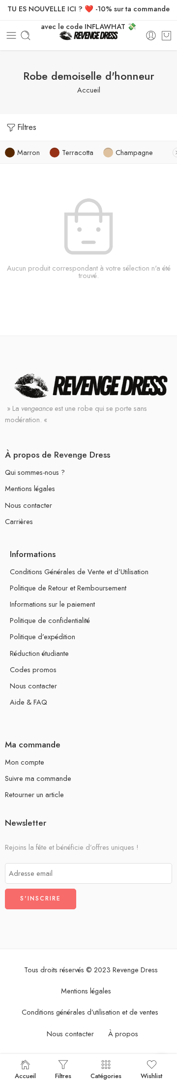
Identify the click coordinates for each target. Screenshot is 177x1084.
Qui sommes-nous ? (35, 472)
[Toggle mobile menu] (11, 35)
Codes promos (33, 669)
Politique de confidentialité (50, 620)
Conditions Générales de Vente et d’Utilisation (79, 571)
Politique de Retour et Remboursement (68, 588)
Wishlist (151, 1075)
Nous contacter (28, 505)
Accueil (88, 90)
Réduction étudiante (39, 653)
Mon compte (24, 762)
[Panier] (166, 35)
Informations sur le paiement (52, 604)
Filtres (26, 127)
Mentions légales (30, 488)
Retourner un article (34, 794)
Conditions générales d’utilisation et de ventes (90, 1012)
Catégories (105, 1075)
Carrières (19, 521)
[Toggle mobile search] (25, 35)
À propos (123, 1033)
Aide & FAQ (28, 702)
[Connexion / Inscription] (151, 35)
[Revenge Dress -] (89, 36)
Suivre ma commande (38, 778)
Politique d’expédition (42, 636)
